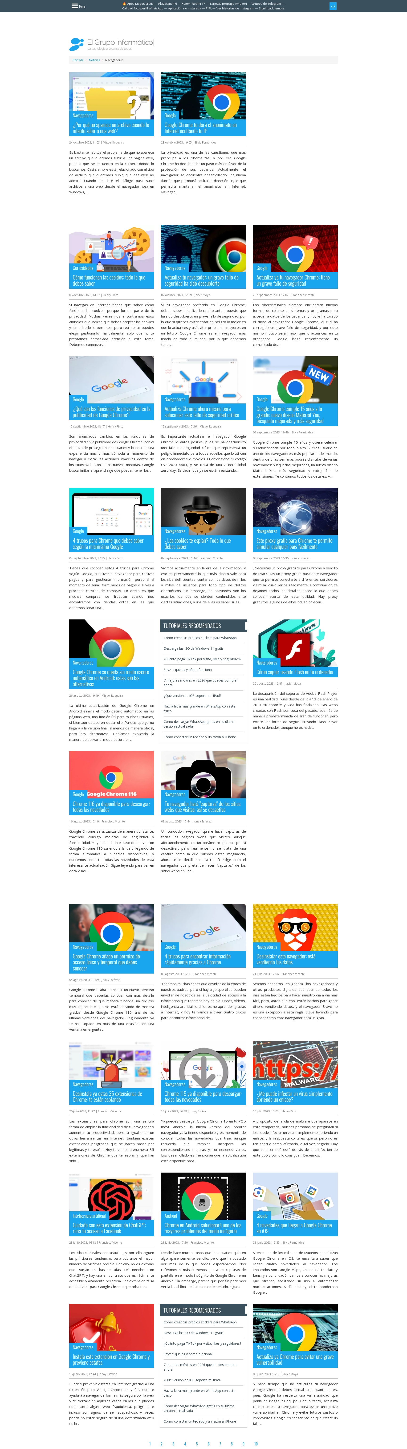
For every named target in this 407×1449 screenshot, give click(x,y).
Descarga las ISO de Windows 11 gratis (194, 648)
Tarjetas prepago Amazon (228, 3)
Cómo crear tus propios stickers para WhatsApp (200, 638)
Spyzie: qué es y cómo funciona (188, 669)
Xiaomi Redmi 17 (193, 3)
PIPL (209, 8)
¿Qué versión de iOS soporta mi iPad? (192, 695)
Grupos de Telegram (266, 3)
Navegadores (83, 115)
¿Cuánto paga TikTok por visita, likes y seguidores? (202, 659)
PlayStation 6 (167, 3)
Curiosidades (83, 267)
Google (170, 115)
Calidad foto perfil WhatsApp (142, 8)
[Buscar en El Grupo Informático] (333, 6)
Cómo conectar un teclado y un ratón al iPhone (200, 737)
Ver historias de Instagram (235, 8)
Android (171, 1215)
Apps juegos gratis (140, 3)
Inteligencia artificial (89, 1215)
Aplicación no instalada (184, 8)
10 (256, 1444)
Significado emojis (272, 8)
